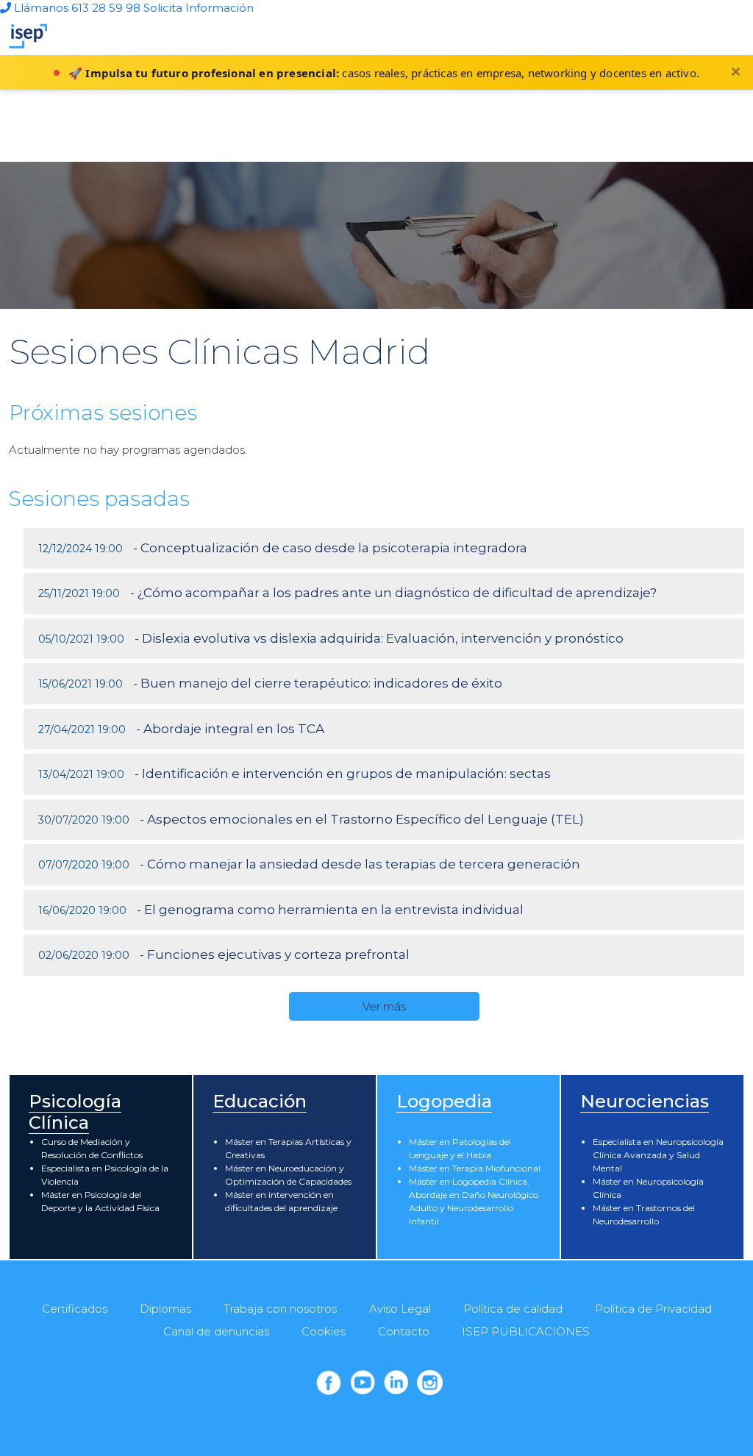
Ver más (384, 1006)
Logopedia (444, 1101)
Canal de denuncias (216, 1331)
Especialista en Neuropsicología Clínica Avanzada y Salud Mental (658, 1155)
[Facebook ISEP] (328, 1382)
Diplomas (165, 1309)
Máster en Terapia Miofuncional (474, 1168)
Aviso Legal (400, 1309)
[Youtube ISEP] (362, 1382)
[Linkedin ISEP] (396, 1382)
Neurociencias (644, 1101)
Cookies (323, 1331)
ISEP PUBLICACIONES (526, 1331)
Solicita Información (198, 8)
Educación (260, 1101)
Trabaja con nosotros (280, 1309)
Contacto (403, 1331)
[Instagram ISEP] (429, 1382)
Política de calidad (513, 1309)
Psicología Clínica (75, 1112)
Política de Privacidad (653, 1309)
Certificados (74, 1309)
